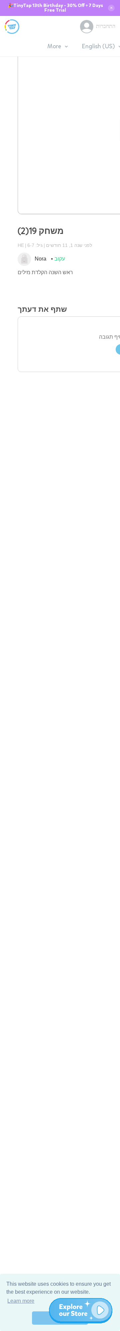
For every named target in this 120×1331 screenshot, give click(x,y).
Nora (40, 259)
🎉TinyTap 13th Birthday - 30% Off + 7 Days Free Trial (55, 8)
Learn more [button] (20, 1301)
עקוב (59, 259)
